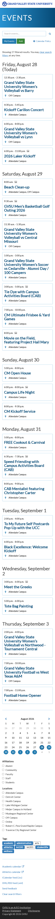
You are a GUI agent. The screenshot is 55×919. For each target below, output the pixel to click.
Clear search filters (12, 894)
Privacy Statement (11, 910)
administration (24, 843)
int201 (30, 847)
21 (41, 742)
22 (49, 742)
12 (27, 737)
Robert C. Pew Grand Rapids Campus (23, 825)
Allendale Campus (13, 792)
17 (13, 742)
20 (34, 742)
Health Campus (12, 801)
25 (20, 747)
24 (13, 747)
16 (6, 742)
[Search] (49, 33)
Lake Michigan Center (16, 805)
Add (21, 41)
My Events (9, 41)
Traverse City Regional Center (20, 830)
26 (6, 728)
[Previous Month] (6, 719)
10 (13, 737)
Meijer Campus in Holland (17, 809)
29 (27, 728)
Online (8, 821)
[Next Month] (49, 719)
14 (41, 737)
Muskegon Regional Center (18, 813)
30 (34, 728)
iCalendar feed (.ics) (12, 877)
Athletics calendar (11, 872)
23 (6, 747)
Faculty (8, 774)
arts (37, 843)
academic (8, 843)
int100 (19, 847)
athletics (8, 847)
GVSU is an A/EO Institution (16, 907)
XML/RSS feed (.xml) (12, 883)
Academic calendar (12, 866)
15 (49, 737)
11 (20, 737)
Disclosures (34, 910)
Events (17, 17)
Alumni (8, 765)
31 (41, 728)
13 (34, 737)
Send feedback (9, 888)
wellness (8, 851)
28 (20, 728)
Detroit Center (12, 797)
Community (10, 770)
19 (27, 742)
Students (9, 782)
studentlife (42, 847)
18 (20, 742)
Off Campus (11, 817)
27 (13, 728)
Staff (7, 778)
